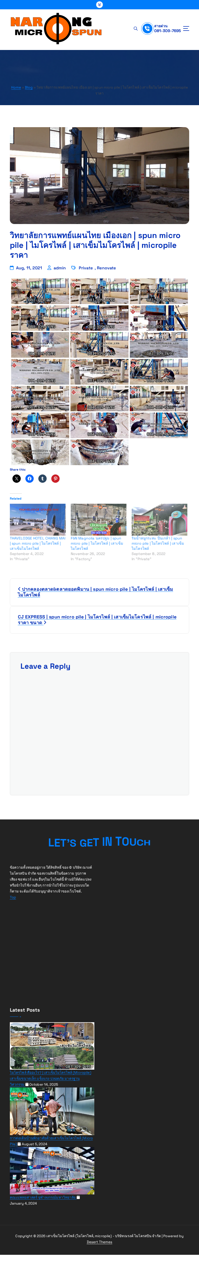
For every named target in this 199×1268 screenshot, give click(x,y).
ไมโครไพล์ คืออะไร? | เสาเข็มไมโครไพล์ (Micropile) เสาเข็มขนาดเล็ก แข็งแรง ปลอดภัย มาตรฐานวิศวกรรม (50, 1078)
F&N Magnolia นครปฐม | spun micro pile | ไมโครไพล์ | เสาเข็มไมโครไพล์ (97, 543)
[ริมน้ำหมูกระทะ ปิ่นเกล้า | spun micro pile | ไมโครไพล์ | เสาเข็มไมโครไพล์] (159, 520)
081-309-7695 (167, 30)
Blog (29, 87)
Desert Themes (99, 1242)
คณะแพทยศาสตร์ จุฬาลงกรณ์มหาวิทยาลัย (43, 1197)
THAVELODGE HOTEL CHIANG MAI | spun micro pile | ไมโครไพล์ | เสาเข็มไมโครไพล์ (38, 543)
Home (16, 87)
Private (86, 268)
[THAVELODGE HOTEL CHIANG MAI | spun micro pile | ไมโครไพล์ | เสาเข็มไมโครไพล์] (38, 520)
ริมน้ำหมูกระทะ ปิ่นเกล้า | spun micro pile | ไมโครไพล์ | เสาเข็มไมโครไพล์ (158, 543)
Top (13, 897)
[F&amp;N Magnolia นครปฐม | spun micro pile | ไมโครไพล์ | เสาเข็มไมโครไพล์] (98, 520)
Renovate (106, 268)
